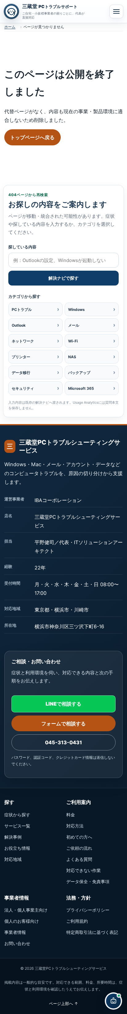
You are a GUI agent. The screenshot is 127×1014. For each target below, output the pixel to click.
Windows (92, 309)
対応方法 (75, 825)
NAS (92, 356)
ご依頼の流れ (79, 848)
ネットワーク (35, 340)
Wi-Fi (92, 340)
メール (92, 325)
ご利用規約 (77, 921)
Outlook (35, 325)
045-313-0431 (63, 742)
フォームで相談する (63, 723)
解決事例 (13, 837)
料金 (70, 814)
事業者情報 (15, 932)
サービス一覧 (17, 825)
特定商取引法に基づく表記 (92, 932)
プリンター (35, 356)
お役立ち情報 (17, 848)
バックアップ (92, 372)
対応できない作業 (83, 870)
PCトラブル (35, 309)
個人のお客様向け (21, 921)
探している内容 (22, 246)
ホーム (9, 27)
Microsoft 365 (92, 388)
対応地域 (13, 859)
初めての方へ (79, 837)
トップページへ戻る (32, 137)
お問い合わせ (17, 943)
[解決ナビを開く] (113, 1001)
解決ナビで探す (63, 278)
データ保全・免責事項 (87, 881)
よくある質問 (79, 859)
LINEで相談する (63, 704)
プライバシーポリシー (87, 910)
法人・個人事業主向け (25, 910)
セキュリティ (35, 388)
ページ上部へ (63, 1003)
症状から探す (17, 814)
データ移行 (35, 372)
